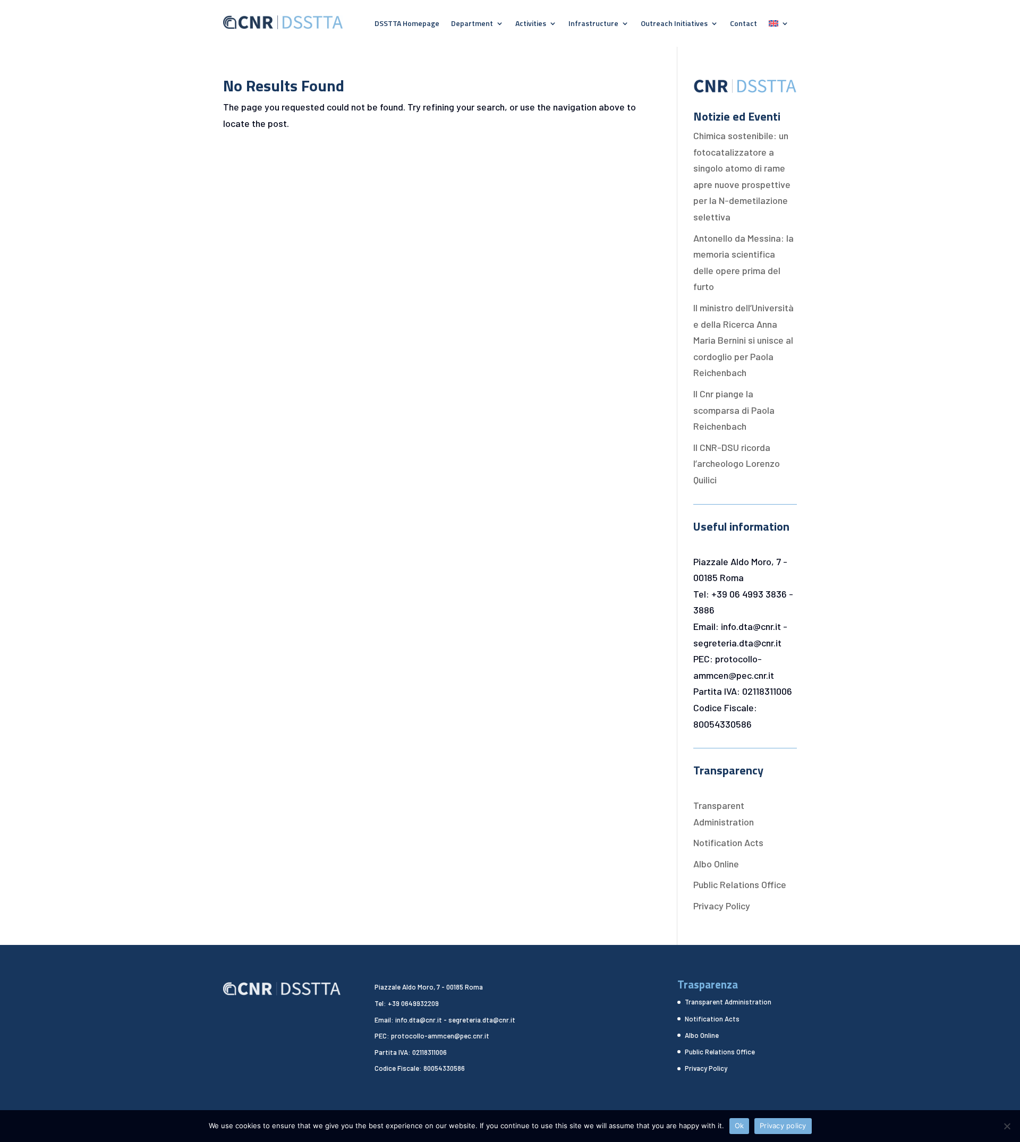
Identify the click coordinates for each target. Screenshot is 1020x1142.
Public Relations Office (739, 884)
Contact (743, 24)
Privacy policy (783, 1125)
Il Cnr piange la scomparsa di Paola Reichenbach (734, 410)
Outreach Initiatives (674, 24)
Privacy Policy (721, 905)
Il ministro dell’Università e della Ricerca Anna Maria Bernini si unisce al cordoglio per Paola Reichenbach (743, 340)
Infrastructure (593, 24)
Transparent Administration (728, 1002)
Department (472, 24)
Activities (530, 24)
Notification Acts (728, 842)
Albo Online (716, 864)
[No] (1006, 1126)
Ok (739, 1125)
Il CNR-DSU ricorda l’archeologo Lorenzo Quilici (736, 463)
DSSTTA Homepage (407, 24)
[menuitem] (779, 25)
